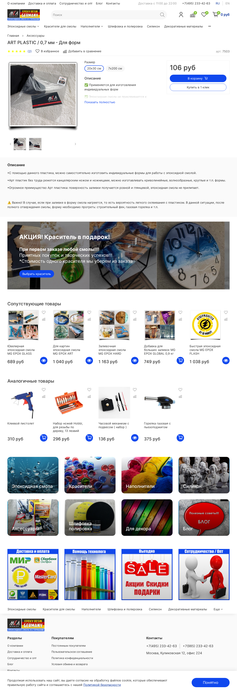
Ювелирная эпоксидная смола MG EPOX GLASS (21, 349)
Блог (99, 3)
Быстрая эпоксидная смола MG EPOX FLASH (205, 349)
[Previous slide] (13, 96)
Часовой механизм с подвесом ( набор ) (114, 425)
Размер (89, 62)
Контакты (113, 3)
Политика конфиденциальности (72, 658)
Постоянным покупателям (68, 645)
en (228, 3)
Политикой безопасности (102, 685)
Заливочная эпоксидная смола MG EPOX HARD (112, 349)
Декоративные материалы (183, 26)
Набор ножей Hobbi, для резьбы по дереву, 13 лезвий (68, 427)
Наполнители (90, 26)
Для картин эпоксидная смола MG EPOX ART (66, 349)
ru (218, 3)
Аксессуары (35, 35)
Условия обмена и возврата (69, 664)
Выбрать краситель (36, 274)
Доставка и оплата (42, 3)
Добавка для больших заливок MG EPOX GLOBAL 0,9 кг (159, 349)
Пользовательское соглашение (71, 651)
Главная (13, 35)
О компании (16, 3)
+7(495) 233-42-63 (196, 3)
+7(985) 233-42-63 (198, 646)
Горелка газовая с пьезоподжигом (157, 425)
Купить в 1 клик (198, 87)
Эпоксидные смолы (21, 26)
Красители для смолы (60, 26)
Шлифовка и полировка (125, 26)
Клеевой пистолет (20, 423)
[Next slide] (72, 96)
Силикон (153, 26)
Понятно (210, 682)
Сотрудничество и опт (76, 3)
